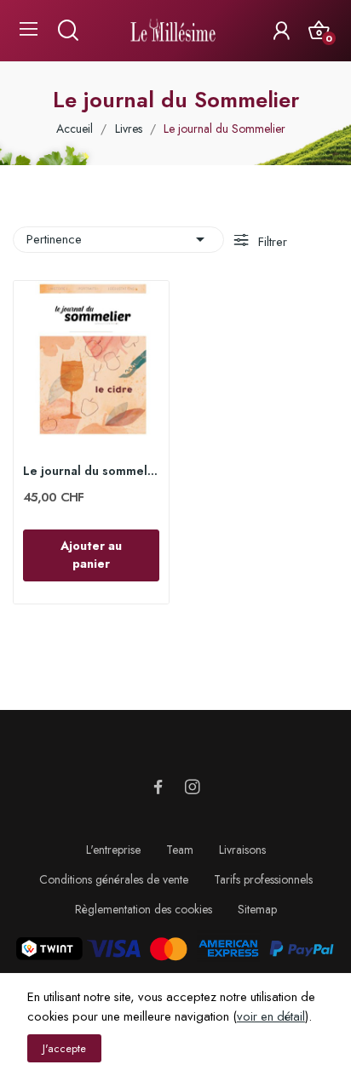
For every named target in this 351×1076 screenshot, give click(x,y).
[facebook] (158, 788)
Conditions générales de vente (113, 879)
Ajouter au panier (91, 554)
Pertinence (118, 239)
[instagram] (192, 788)
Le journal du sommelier (91, 471)
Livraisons (242, 849)
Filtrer (271, 241)
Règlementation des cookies (143, 909)
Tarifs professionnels (263, 879)
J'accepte (64, 1048)
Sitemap (257, 909)
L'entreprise (113, 849)
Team (179, 849)
